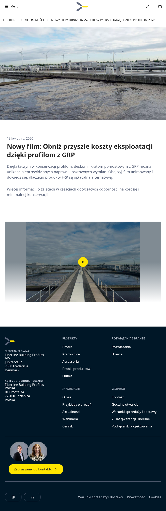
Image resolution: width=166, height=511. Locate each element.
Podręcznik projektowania (132, 426)
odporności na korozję (118, 189)
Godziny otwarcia (125, 404)
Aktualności (71, 411)
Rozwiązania (121, 347)
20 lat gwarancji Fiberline (131, 419)
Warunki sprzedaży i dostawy (134, 411)
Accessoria (70, 361)
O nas (66, 397)
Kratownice (71, 354)
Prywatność (136, 497)
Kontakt (118, 397)
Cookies (155, 497)
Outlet (67, 376)
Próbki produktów (76, 368)
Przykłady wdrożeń (77, 404)
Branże (117, 354)
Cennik (67, 426)
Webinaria (70, 419)
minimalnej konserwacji (27, 194)
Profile (67, 347)
